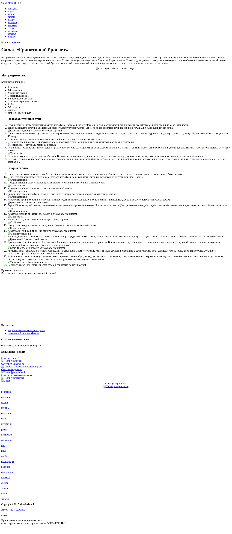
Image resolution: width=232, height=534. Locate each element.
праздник (13, 8)
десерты (12, 19)
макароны (6, 440)
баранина (6, 413)
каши (4, 493)
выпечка (12, 22)
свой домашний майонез (203, 159)
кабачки (5, 466)
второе (11, 14)
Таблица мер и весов (116, 383)
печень (5, 407)
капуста (5, 477)
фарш (4, 418)
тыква (4, 488)
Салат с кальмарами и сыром (16, 375)
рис (3, 445)
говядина (6, 391)
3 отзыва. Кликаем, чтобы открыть (22, 345)
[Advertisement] (116, 299)
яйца (3, 450)
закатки (5, 499)
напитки (12, 25)
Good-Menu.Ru (9, 3)
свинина (5, 397)
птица (4, 402)
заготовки (13, 31)
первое (11, 11)
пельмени (6, 424)
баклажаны (7, 472)
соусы (11, 28)
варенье (12, 33)
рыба (4, 429)
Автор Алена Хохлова (13, 509)
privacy (5, 515)
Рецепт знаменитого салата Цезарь (26, 330)
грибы (4, 456)
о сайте (11, 36)
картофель (6, 434)
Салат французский (11, 369)
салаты (11, 16)
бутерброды (7, 461)
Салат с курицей (10, 358)
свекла (4, 483)
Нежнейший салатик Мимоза (23, 333)
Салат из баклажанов (12, 363)
